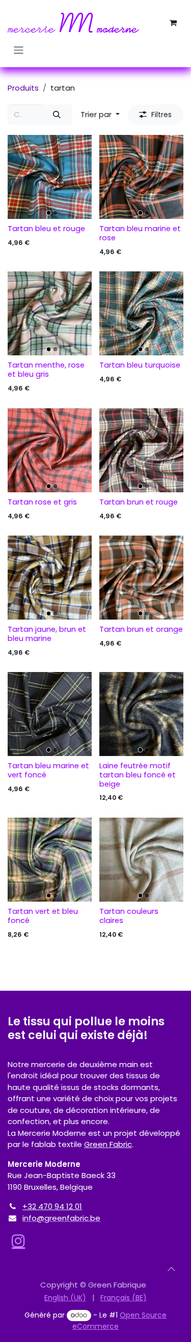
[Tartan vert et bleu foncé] (50, 860)
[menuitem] (65, 1298)
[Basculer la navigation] (19, 50)
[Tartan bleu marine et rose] (141, 177)
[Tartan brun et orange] (141, 578)
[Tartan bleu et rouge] (50, 177)
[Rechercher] (57, 114)
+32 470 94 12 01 (52, 1206)
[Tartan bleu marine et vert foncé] (50, 714)
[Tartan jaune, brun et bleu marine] (50, 578)
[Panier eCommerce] (173, 23)
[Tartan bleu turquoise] (141, 313)
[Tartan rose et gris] (50, 450)
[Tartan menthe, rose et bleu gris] (50, 313)
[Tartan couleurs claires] (141, 860)
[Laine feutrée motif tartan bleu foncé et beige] (141, 714)
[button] (100, 114)
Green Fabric (108, 1144)
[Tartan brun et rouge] (141, 450)
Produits (23, 87)
